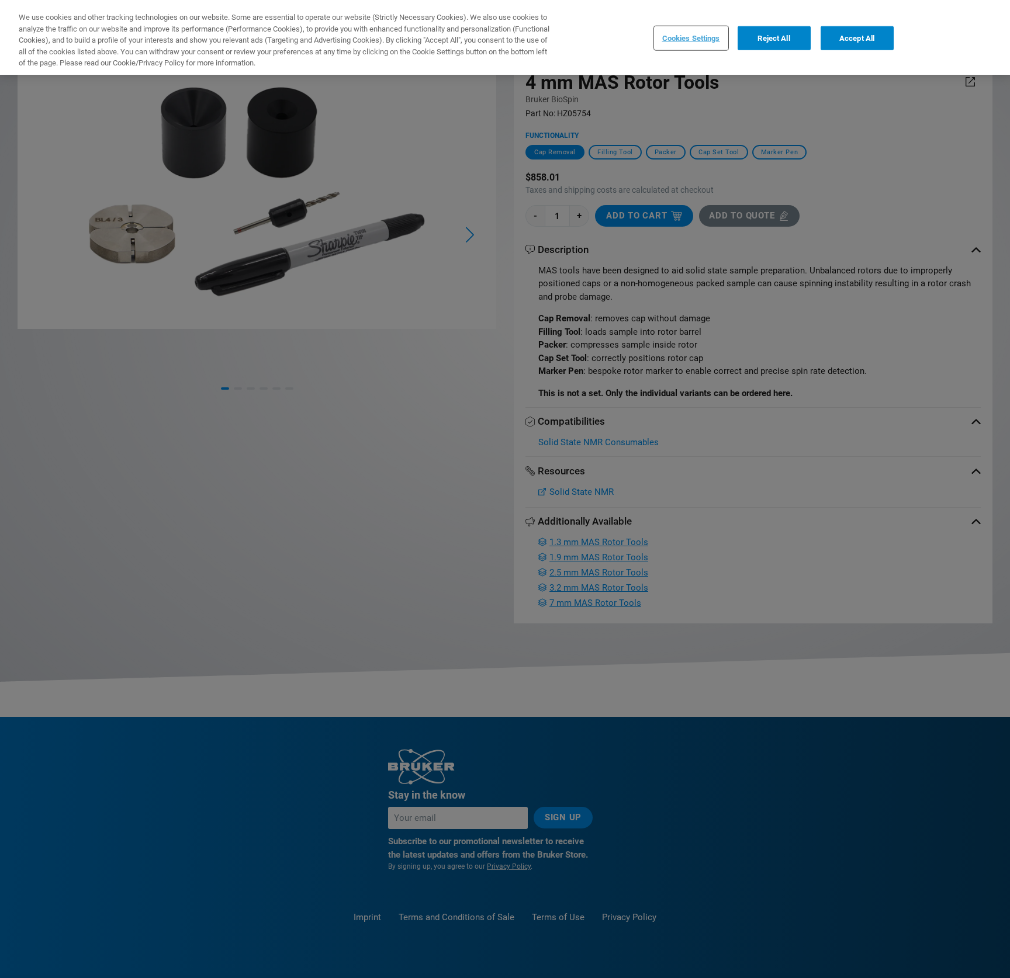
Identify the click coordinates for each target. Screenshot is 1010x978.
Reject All (774, 37)
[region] (505, 37)
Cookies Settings (691, 37)
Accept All (856, 37)
